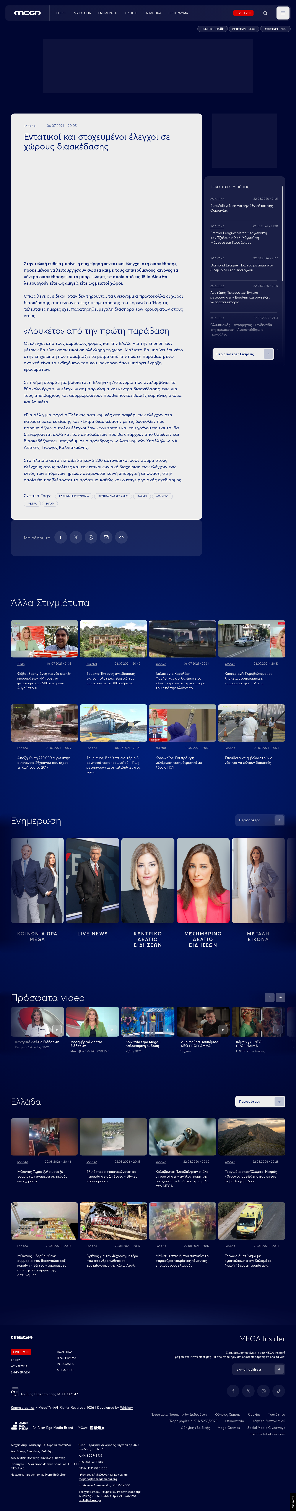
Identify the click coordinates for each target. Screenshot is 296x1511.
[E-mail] (106, 537)
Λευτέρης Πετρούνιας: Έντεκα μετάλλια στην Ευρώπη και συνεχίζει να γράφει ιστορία (240, 297)
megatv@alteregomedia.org (98, 1479)
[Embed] (121, 537)
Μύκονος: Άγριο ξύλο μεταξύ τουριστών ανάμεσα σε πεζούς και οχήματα (42, 1176)
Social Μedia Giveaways (266, 1428)
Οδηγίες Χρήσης (228, 1414)
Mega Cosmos (229, 1428)
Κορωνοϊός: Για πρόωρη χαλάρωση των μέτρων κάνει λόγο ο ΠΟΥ (179, 762)
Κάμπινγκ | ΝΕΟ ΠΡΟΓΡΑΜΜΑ (249, 1044)
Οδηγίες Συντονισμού (268, 1421)
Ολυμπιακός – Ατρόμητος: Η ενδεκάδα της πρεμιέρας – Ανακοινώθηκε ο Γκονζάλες (241, 329)
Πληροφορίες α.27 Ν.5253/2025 (193, 1421)
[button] (282, 12)
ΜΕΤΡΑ (32, 503)
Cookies (254, 1414)
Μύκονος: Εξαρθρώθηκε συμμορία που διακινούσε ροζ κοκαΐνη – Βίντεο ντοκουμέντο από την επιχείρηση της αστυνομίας (42, 1265)
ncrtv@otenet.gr (90, 1500)
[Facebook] (60, 537)
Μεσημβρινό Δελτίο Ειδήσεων (86, 1044)
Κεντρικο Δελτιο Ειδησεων (148, 939)
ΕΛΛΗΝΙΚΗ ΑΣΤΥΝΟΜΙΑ (74, 496)
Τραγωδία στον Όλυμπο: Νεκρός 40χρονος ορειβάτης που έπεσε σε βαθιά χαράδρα (251, 1176)
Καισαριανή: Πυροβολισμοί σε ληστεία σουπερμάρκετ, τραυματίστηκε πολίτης (248, 678)
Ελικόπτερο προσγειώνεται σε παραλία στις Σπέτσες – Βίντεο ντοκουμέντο (112, 1176)
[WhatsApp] (91, 537)
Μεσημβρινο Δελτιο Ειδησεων (203, 939)
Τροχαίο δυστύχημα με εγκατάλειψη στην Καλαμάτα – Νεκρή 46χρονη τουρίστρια (249, 1261)
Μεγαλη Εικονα (258, 936)
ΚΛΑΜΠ (142, 496)
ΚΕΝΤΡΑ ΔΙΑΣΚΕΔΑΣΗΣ (113, 496)
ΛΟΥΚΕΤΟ (162, 496)
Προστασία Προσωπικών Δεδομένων (179, 1414)
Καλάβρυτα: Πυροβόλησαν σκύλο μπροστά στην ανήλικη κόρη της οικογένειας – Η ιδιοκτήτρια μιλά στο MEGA (182, 1178)
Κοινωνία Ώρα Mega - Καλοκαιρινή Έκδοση (143, 1044)
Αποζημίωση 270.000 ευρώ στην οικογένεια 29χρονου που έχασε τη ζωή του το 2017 (43, 762)
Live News (92, 934)
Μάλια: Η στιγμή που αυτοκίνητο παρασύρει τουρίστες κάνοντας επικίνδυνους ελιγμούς (182, 1261)
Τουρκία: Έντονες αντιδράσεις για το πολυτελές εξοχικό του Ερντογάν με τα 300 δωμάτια (110, 678)
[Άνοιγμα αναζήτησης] (265, 12)
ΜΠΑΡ (50, 503)
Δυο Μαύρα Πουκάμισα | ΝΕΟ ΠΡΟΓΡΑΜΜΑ (201, 1044)
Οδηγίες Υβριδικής (195, 1428)
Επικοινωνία (234, 1421)
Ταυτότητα (276, 1414)
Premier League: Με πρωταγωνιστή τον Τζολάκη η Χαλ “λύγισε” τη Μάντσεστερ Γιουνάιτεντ (238, 238)
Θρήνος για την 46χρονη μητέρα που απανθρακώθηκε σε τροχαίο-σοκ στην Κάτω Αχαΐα (112, 1261)
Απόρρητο (292, 1502)
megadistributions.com (267, 1434)
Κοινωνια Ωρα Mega (37, 936)
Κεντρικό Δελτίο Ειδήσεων (37, 1042)
